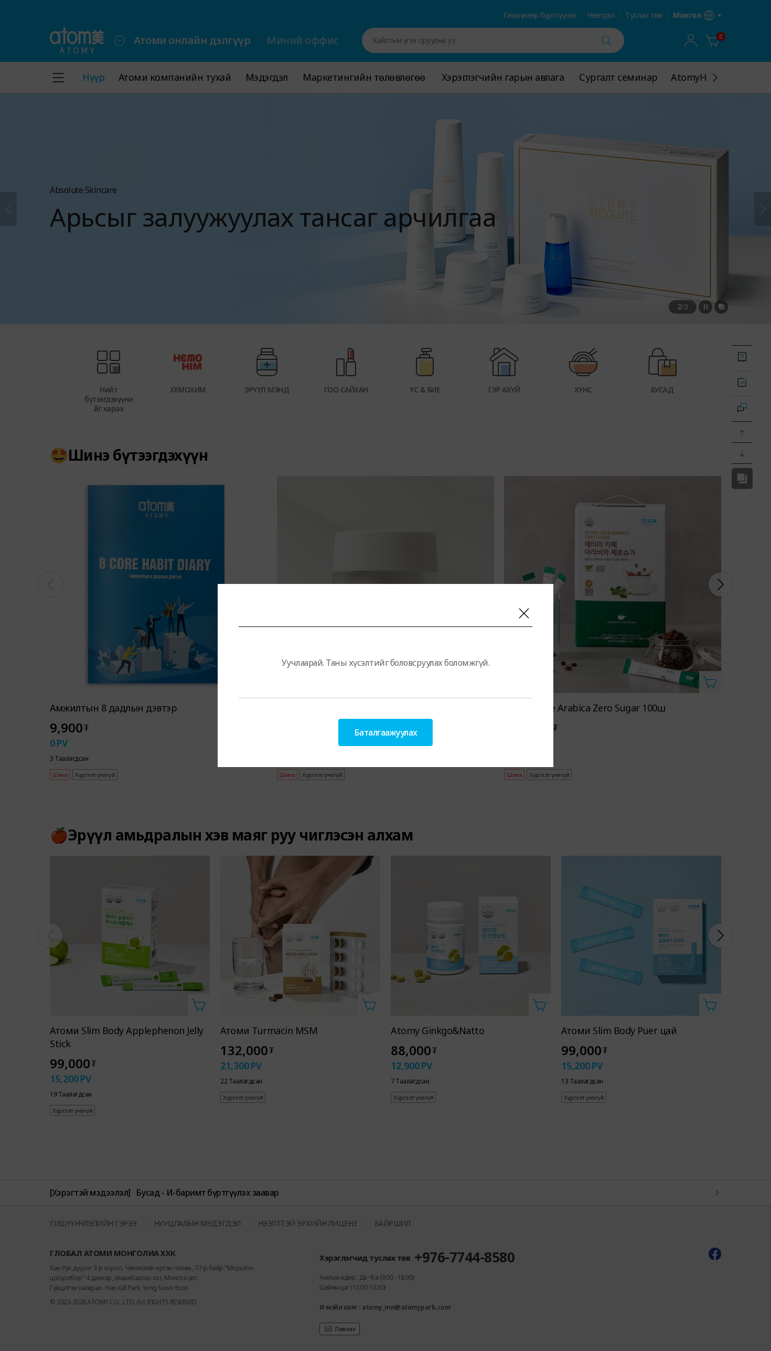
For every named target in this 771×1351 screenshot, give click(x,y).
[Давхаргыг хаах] (524, 613)
